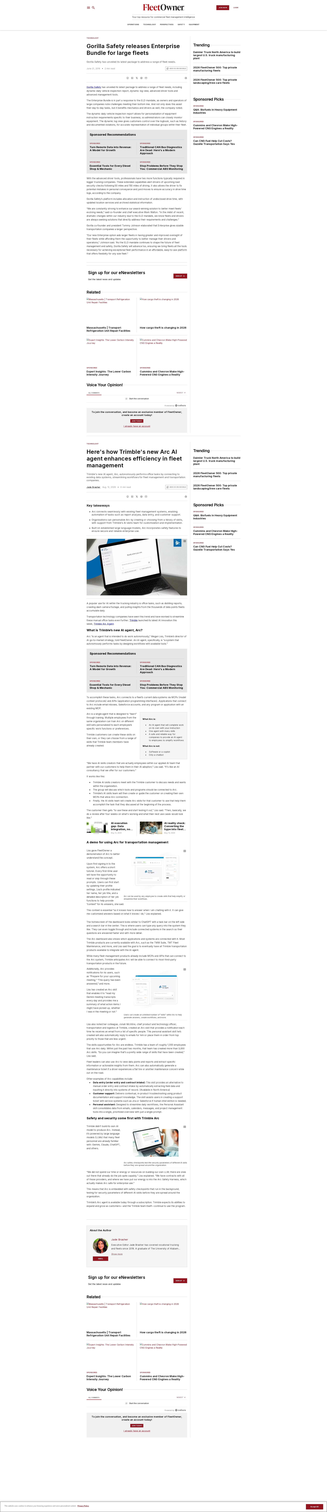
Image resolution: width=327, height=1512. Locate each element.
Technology (149, 24)
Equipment (194, 24)
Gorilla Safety (94, 87)
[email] (146, 78)
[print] (186, 78)
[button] (88, 8)
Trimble (134, 620)
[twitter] (137, 78)
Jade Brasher (93, 487)
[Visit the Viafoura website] (180, 405)
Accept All (314, 1507)
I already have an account (137, 426)
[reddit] (141, 78)
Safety (181, 24)
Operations (133, 24)
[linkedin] (132, 78)
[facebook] (127, 78)
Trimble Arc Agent (104, 624)
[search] (93, 8)
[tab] (94, 393)
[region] (137, 399)
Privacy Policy (83, 1506)
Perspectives (166, 24)
